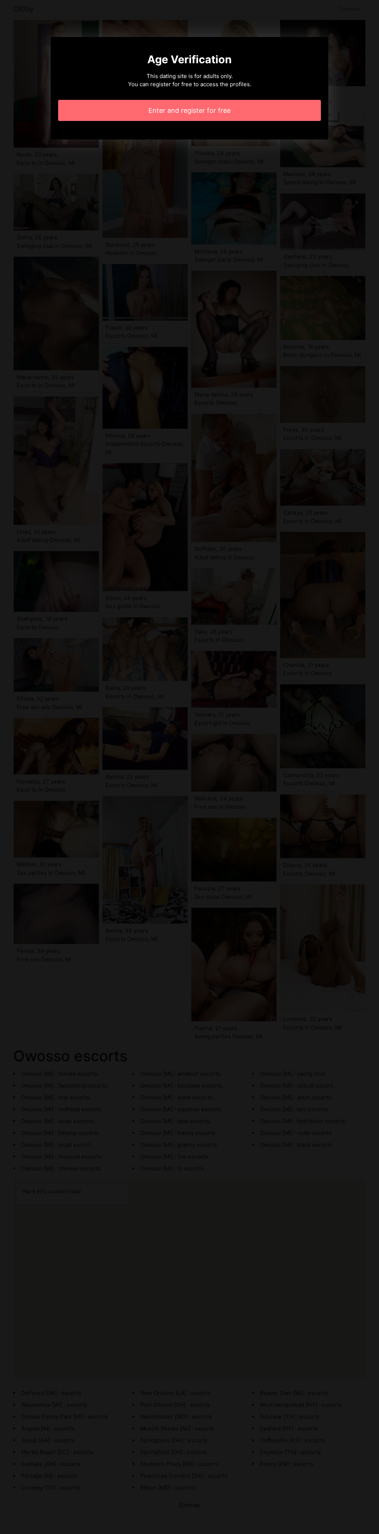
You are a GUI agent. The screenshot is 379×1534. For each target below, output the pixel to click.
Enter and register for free (189, 110)
